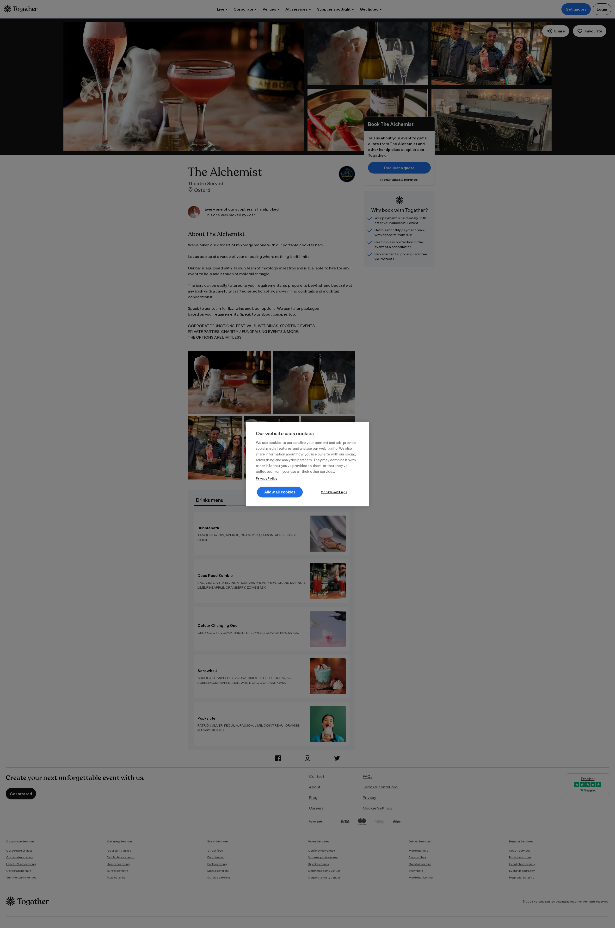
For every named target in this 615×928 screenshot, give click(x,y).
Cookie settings (334, 492)
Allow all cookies (279, 492)
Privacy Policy (266, 478)
